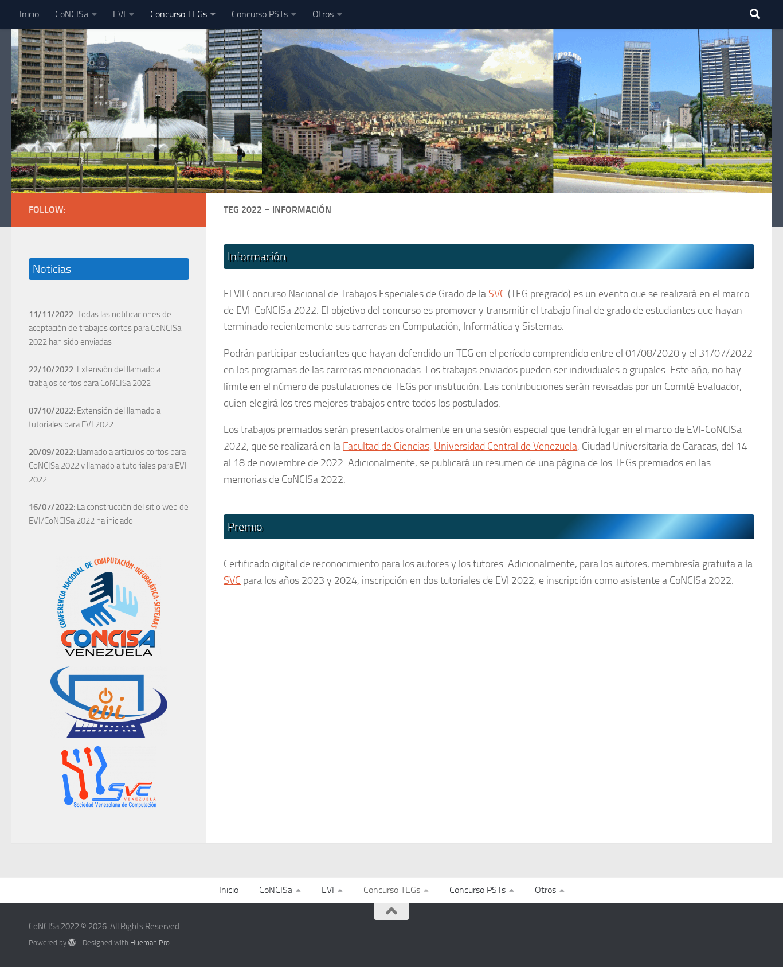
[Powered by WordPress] (72, 942)
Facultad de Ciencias (386, 446)
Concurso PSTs (260, 14)
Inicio (29, 14)
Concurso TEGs (178, 14)
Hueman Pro (150, 942)
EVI (119, 14)
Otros (323, 14)
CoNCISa (71, 14)
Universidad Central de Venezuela (505, 446)
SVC (497, 293)
